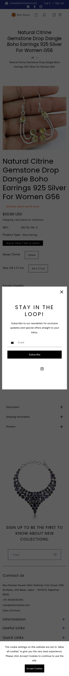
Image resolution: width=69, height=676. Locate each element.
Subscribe (34, 354)
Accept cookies (34, 668)
